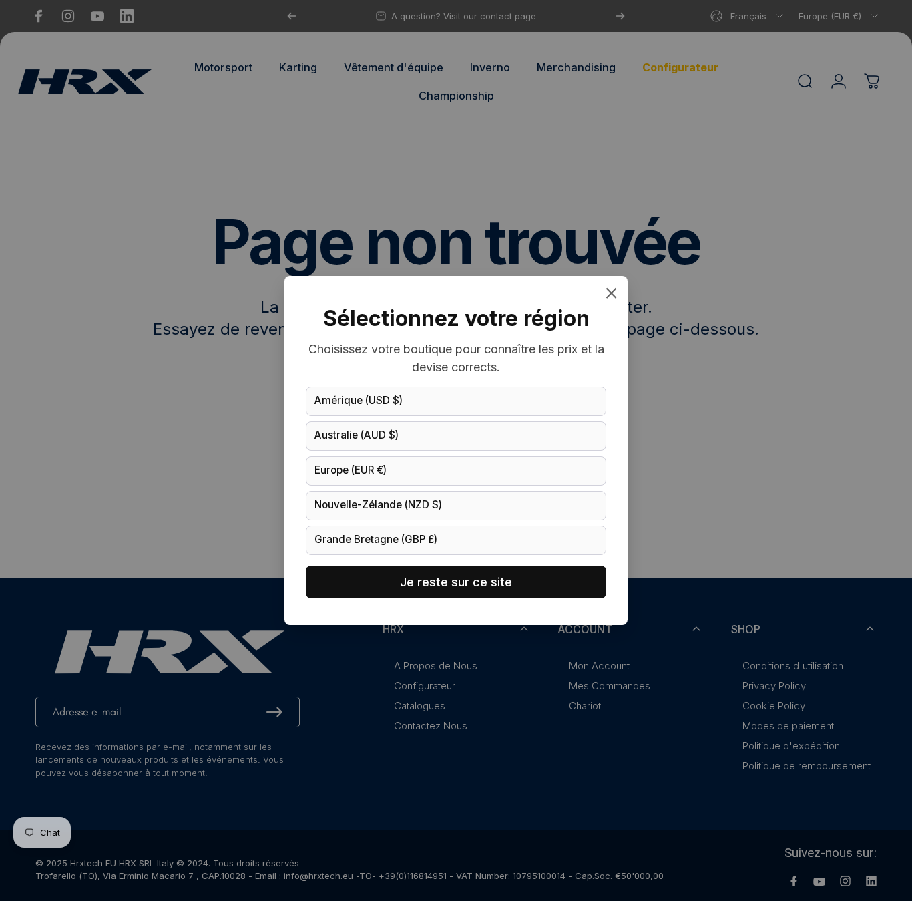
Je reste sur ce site (456, 582)
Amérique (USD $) (358, 400)
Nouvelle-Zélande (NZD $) (378, 504)
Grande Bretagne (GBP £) (375, 539)
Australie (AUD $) (356, 435)
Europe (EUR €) (350, 470)
